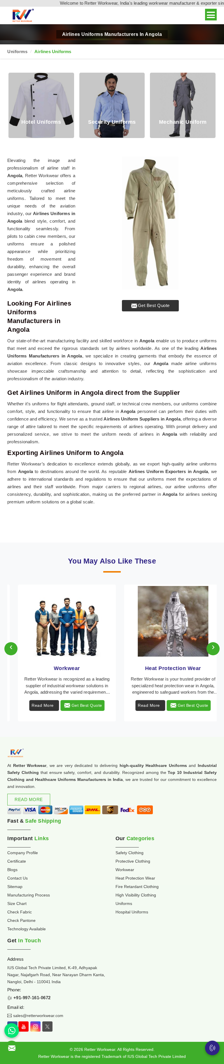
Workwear (59, 668)
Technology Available (26, 929)
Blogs (12, 869)
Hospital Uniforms (132, 912)
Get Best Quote (154, 305)
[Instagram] (35, 1026)
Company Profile (22, 852)
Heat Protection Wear (165, 668)
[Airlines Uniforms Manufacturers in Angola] (150, 223)
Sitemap (14, 886)
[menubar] (211, 14)
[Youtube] (23, 1026)
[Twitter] (47, 1026)
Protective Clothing (133, 861)
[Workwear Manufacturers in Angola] (58, 621)
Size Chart (17, 903)
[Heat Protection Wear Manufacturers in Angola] (165, 621)
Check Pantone (21, 920)
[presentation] (11, 648)
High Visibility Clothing (136, 895)
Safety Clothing (130, 852)
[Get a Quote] (11, 1048)
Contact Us (17, 878)
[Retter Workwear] (22, 15)
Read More (35, 705)
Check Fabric (19, 912)
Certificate (16, 861)
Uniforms (17, 51)
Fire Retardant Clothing (137, 886)
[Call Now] (212, 1048)
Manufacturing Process (28, 895)
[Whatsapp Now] (11, 1030)
